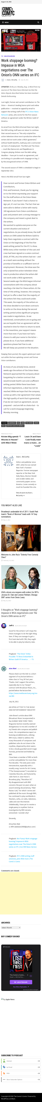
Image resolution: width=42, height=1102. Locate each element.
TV (2, 56)
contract (12, 423)
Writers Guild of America (15, 426)
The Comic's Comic (20, 1096)
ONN (22, 423)
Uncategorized (9, 56)
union (36, 423)
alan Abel (12, 668)
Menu (7, 22)
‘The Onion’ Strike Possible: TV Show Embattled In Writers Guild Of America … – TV (21, 657)
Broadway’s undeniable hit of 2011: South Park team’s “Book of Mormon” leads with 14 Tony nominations (19, 514)
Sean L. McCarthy (12, 80)
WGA (3, 426)
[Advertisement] (21, 893)
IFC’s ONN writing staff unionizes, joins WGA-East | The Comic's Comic (21, 859)
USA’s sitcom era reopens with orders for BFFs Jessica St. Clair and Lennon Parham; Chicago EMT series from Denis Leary (20, 595)
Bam (13, 1099)
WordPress (5, 1099)
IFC (18, 423)
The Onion (29, 423)
